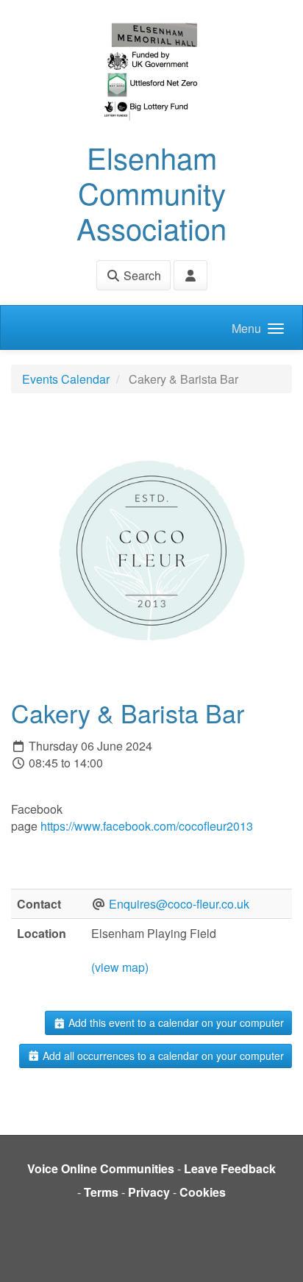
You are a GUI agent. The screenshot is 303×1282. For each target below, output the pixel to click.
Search (141, 275)
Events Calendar (66, 378)
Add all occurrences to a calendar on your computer (162, 1055)
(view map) (120, 967)
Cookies (202, 1191)
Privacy (149, 1191)
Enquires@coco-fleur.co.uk (179, 903)
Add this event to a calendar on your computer (174, 1022)
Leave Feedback (230, 1168)
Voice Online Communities (100, 1168)
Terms (101, 1191)
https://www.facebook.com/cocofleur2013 (146, 825)
